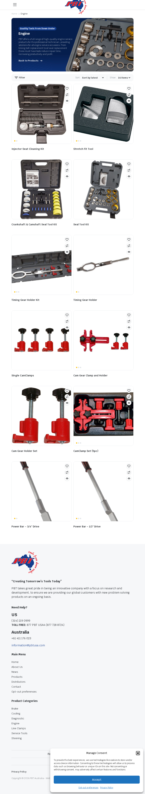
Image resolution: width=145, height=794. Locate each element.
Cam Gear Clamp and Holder (90, 375)
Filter (21, 77)
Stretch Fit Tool (83, 149)
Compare (67, 94)
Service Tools (19, 733)
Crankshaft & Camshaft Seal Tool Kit (34, 224)
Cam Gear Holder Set (24, 451)
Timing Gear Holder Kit (25, 300)
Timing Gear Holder (85, 300)
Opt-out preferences (88, 787)
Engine (15, 723)
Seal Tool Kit (81, 224)
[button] (138, 753)
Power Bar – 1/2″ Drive (87, 526)
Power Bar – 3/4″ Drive (25, 526)
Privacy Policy (106, 787)
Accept (96, 779)
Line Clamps (18, 728)
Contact (16, 686)
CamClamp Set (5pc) (85, 451)
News (14, 671)
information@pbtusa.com (28, 645)
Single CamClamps (22, 375)
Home (14, 13)
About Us (17, 667)
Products (16, 676)
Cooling (15, 713)
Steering (16, 738)
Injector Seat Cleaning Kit (27, 149)
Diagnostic (17, 718)
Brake (14, 708)
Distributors (18, 681)
